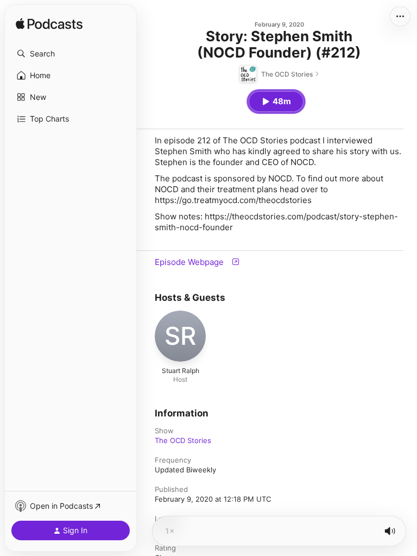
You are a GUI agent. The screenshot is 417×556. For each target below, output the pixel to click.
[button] (70, 54)
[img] (49, 24)
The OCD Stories (183, 440)
